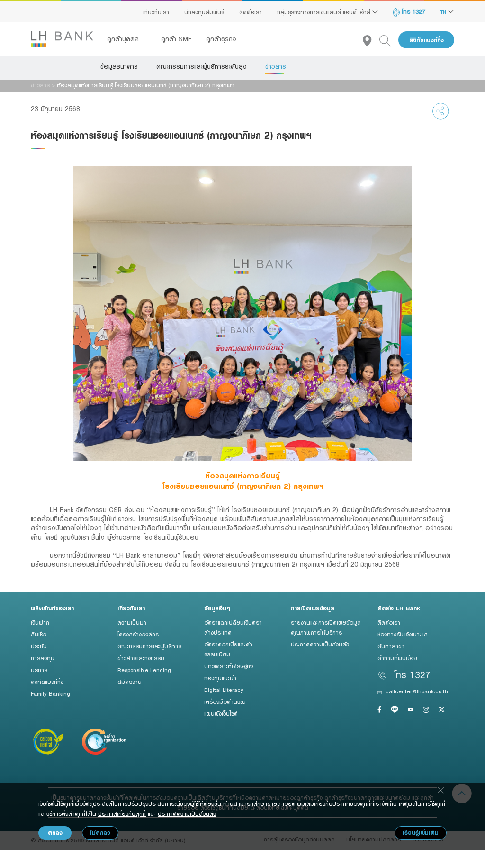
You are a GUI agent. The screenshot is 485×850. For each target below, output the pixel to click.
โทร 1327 (412, 11)
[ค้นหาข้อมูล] (388, 40)
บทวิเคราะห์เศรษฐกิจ (228, 666)
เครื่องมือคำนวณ (225, 701)
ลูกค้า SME (176, 39)
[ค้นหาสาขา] (371, 40)
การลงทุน (42, 658)
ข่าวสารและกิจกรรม (140, 658)
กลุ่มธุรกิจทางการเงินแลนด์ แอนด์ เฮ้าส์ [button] (324, 12)
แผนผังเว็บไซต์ (221, 713)
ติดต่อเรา (250, 12)
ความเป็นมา (131, 622)
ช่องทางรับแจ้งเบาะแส (402, 634)
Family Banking (50, 693)
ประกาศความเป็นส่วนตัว (320, 644)
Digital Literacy (223, 689)
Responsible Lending (144, 669)
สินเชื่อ (38, 634)
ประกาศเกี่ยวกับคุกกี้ (122, 813)
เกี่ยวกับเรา (156, 12)
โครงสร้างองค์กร (138, 634)
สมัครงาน (129, 681)
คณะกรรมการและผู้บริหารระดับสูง (201, 66)
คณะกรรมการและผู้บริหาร (149, 646)
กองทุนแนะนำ (220, 678)
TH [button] (444, 12)
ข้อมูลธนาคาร (119, 66)
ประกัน (39, 646)
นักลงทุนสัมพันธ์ (204, 12)
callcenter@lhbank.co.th (417, 691)
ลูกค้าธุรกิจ (221, 39)
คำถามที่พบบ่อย (397, 658)
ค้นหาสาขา (390, 646)
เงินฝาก (40, 622)
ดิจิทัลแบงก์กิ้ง (426, 40)
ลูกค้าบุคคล (124, 39)
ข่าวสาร (275, 66)
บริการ (39, 669)
